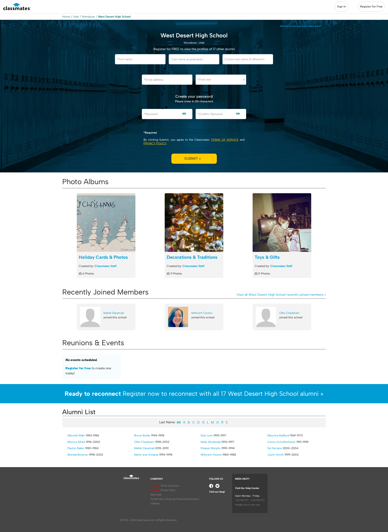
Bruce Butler (142, 435)
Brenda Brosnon (77, 454)
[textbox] (221, 79)
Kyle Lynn (207, 435)
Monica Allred (76, 442)
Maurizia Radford (278, 435)
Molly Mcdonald (211, 442)
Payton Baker (75, 448)
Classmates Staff (106, 266)
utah (76, 16)
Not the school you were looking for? (300, 26)
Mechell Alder (76, 435)
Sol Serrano (274, 448)
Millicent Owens (201, 313)
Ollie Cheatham (289, 313)
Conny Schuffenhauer (281, 442)
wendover (88, 16)
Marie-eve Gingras (146, 454)
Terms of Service (224, 139)
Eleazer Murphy (211, 448)
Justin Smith (275, 454)
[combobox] (221, 80)
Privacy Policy (154, 143)
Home (66, 16)
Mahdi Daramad (113, 313)
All (179, 422)
